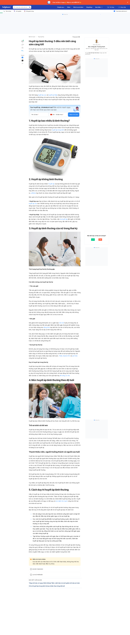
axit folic (75, 356)
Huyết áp (51, 184)
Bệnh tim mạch (32, 36)
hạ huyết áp (63, 219)
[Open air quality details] (22, 41)
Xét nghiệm (18, 11)
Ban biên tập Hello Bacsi (94, 52)
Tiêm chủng (8, 11)
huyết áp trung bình (58, 130)
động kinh (47, 327)
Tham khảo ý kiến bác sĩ (121, 11)
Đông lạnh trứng (30, 11)
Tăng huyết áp (41, 36)
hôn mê (61, 323)
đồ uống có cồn (65, 375)
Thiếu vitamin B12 (64, 356)
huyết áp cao (42, 95)
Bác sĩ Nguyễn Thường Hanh (96, 46)
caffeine (33, 193)
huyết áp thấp (52, 95)
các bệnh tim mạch (61, 501)
